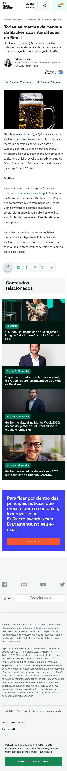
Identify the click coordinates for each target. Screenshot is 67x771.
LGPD (4, 735)
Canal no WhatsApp (20, 82)
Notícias (17, 19)
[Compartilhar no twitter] (43, 267)
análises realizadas (31, 193)
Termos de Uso (9, 729)
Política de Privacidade (13, 722)
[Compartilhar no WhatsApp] (51, 267)
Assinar (33, 541)
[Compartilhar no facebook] (26, 267)
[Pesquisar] (45, 5)
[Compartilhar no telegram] (35, 267)
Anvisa (31, 139)
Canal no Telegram (50, 82)
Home (7, 19)
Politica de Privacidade (38, 751)
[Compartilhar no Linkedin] (18, 267)
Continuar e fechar (33, 761)
